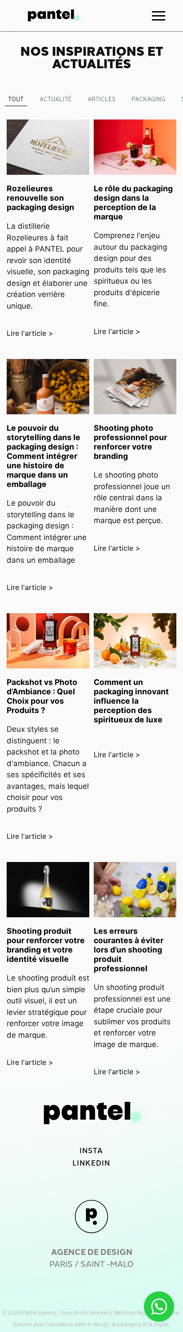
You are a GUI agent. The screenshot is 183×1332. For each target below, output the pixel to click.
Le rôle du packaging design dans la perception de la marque (133, 202)
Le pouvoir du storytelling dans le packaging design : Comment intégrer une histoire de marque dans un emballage (43, 456)
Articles (101, 99)
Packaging (148, 99)
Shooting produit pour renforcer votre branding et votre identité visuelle (46, 945)
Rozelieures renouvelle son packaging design (40, 198)
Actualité (56, 99)
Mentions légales (133, 1312)
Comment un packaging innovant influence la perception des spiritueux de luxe (131, 700)
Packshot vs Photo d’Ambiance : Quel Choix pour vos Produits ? (42, 696)
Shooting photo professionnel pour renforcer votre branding (130, 442)
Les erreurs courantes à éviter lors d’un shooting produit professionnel (128, 949)
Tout (16, 99)
